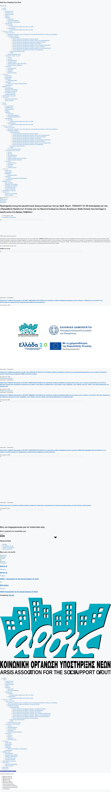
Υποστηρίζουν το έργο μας (9, 95)
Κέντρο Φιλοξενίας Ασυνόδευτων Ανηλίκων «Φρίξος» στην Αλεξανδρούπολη (32, 48)
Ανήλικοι (10, 735)
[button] (8, 771)
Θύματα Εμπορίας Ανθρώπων (15, 65)
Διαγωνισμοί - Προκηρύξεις (9, 217)
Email (1, 534)
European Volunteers (10, 94)
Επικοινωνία (6, 768)
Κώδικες (7, 16)
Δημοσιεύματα (8, 85)
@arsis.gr (3, 566)
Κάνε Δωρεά (6, 767)
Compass (10, 71)
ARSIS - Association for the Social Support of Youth (19, 579)
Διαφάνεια (7, 17)
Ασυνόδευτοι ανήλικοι (13, 35)
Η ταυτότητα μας (9, 11)
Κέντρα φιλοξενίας (15, 37)
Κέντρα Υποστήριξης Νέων (14, 54)
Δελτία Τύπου (8, 75)
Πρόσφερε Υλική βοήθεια (11, 89)
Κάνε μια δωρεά (9, 88)
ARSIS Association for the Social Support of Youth (19, 592)
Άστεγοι (10, 57)
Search (1, 197)
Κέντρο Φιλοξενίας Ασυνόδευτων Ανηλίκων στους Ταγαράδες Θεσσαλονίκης (32, 45)
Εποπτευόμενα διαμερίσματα (17, 51)
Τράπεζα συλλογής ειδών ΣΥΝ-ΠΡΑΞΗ (17, 63)
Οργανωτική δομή (9, 14)
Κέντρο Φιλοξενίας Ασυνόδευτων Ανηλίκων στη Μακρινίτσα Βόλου (29, 42)
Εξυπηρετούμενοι (12, 68)
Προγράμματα (8, 23)
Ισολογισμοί (10, 19)
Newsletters (8, 78)
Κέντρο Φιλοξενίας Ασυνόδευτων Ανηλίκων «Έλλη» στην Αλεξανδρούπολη (31, 40)
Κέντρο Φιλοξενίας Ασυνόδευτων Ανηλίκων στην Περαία (27, 43)
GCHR (11, 52)
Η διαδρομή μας (9, 12)
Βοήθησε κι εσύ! (6, 86)
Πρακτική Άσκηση (12, 72)
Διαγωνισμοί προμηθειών (11, 98)
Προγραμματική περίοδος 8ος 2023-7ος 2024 (21, 29)
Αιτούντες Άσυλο (12, 62)
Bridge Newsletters (12, 80)
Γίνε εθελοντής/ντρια (10, 92)
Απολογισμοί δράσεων (13, 20)
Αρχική (4, 8)
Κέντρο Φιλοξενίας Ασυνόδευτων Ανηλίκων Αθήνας (25, 39)
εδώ (15, 245)
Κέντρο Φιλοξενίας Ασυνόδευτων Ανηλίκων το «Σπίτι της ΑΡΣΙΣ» (29, 46)
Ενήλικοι (10, 736)
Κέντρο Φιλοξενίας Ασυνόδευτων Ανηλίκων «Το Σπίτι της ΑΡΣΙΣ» (24, 704)
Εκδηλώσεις (8, 82)
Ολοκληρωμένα (11, 28)
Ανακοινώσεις (8, 77)
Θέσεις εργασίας (9, 100)
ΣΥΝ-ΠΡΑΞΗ (11, 730)
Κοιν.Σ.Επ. (10, 59)
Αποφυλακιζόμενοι (12, 60)
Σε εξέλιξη (10, 25)
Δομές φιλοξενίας (14, 707)
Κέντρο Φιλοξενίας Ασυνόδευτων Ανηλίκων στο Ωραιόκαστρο (28, 49)
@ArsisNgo (4, 585)
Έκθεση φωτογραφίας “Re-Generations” (17, 83)
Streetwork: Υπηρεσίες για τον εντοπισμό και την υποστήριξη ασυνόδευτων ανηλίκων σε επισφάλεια (32, 34)
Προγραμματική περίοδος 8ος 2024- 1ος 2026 (21, 26)
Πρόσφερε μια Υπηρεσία (11, 91)
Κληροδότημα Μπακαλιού (14, 22)
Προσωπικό (10, 69)
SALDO (11, 595)
